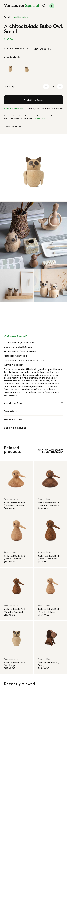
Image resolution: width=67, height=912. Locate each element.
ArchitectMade (21, 17)
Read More (40, 118)
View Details (41, 48)
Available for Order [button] (33, 100)
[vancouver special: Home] (21, 6)
